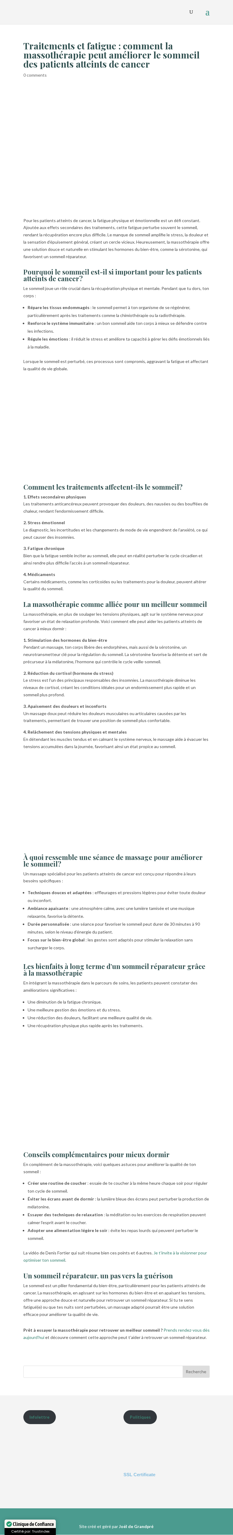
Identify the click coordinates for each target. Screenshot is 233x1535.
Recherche (196, 1371)
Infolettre (39, 1417)
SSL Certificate (139, 1474)
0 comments (35, 75)
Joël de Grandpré (136, 1526)
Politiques (140, 1417)
